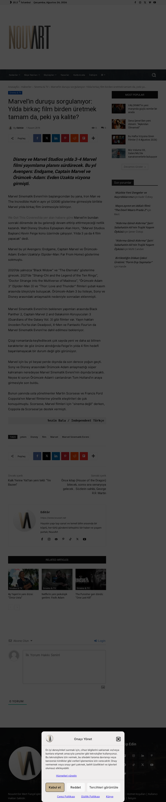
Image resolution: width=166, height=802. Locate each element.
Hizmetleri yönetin (66, 775)
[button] (118, 739)
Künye (109, 796)
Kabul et (55, 787)
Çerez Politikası (66, 796)
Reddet (75, 787)
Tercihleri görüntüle (103, 787)
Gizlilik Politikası (90, 796)
